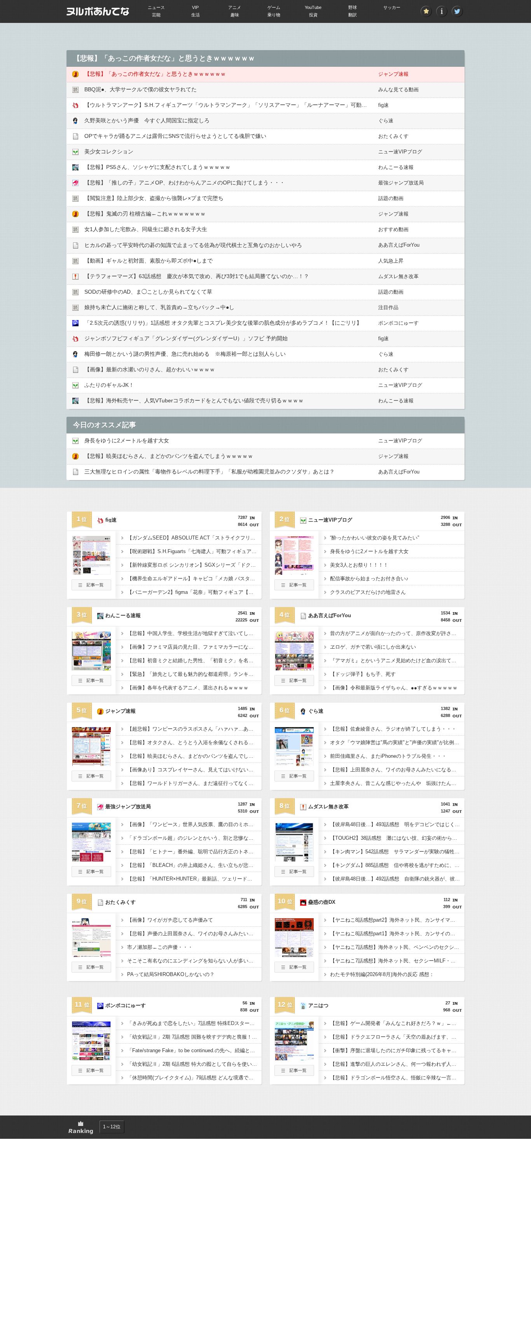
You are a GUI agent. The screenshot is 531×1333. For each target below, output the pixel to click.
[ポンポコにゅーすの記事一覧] (91, 1073)
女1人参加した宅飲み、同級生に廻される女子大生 (145, 229)
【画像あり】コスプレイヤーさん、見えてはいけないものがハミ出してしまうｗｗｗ (194, 770)
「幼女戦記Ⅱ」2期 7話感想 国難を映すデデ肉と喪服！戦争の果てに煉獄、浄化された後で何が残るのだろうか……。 (194, 1037)
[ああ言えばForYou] (294, 668)
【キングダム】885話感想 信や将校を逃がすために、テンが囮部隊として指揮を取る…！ (397, 865)
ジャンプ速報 (393, 74)
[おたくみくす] (91, 954)
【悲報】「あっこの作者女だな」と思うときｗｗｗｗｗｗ (155, 74)
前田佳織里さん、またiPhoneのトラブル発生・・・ (388, 756)
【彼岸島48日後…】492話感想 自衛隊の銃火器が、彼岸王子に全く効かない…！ (397, 879)
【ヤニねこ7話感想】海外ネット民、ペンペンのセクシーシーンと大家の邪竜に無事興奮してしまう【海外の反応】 (397, 947)
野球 (352, 7)
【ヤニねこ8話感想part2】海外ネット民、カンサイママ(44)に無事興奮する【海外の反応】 (397, 920)
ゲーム (273, 7)
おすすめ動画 (393, 229)
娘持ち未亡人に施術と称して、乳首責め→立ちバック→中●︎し (159, 307)
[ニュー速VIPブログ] (294, 572)
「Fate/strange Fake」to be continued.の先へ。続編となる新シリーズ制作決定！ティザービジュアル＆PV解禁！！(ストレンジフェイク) (194, 1050)
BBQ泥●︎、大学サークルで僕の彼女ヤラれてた (140, 89)
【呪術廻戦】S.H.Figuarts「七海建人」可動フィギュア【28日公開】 (194, 551)
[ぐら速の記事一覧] (294, 779)
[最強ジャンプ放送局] (91, 859)
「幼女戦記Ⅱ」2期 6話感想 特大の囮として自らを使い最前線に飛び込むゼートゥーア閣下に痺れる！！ (194, 1064)
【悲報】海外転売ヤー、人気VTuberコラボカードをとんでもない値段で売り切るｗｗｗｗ (194, 400)
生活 (195, 14)
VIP (195, 7)
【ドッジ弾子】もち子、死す (363, 674)
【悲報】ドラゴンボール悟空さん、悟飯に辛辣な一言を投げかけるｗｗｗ (397, 1078)
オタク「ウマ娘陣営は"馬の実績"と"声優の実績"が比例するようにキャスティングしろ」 (397, 742)
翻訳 (352, 14)
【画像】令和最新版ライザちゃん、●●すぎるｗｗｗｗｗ (394, 688)
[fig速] (91, 572)
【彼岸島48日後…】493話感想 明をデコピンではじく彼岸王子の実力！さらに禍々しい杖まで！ (397, 824)
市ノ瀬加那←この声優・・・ (160, 947)
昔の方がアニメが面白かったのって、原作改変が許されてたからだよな (397, 633)
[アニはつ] (294, 1058)
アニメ (234, 7)
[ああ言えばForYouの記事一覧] (294, 683)
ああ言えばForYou (398, 245)
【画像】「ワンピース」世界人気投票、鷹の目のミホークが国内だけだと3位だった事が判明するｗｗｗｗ (194, 824)
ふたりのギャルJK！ (109, 385)
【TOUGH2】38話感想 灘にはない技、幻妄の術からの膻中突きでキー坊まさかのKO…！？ (397, 838)
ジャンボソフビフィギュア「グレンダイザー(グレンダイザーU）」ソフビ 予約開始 (186, 338)
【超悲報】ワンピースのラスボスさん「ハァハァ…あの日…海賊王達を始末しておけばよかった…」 (194, 729)
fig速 (383, 105)
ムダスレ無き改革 (398, 276)
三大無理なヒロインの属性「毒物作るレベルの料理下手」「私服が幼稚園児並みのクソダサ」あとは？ (209, 471)
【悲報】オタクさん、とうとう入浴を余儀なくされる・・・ (194, 742)
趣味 (235, 14)
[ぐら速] (294, 763)
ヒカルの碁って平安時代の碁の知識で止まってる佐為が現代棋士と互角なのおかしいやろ (193, 245)
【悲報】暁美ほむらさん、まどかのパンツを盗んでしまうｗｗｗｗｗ (168, 456)
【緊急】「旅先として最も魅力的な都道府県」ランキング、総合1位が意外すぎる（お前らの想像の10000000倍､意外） (194, 674)
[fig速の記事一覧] (91, 588)
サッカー (391, 7)
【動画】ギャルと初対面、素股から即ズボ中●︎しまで (148, 261)
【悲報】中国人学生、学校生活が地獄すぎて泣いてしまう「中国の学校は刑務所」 (194, 633)
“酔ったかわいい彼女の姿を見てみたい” (374, 538)
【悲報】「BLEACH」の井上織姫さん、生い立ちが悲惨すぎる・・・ (194, 865)
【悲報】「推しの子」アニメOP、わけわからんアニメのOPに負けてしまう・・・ (184, 182)
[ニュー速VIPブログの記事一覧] (294, 588)
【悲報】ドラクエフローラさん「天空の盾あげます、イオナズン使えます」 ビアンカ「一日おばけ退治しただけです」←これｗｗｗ (397, 1037)
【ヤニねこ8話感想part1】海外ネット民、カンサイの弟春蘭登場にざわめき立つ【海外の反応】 (397, 933)
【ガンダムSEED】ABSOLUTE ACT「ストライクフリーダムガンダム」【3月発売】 (194, 538)
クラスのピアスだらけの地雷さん (368, 592)
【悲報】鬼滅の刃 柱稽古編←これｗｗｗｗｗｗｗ (145, 214)
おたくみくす (393, 136)
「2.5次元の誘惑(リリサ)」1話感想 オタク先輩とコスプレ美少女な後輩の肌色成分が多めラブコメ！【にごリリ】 (223, 323)
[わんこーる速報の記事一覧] (91, 683)
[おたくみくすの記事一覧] (91, 970)
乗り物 (273, 14)
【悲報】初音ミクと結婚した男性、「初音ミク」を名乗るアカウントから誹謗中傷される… (194, 660)
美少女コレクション (108, 151)
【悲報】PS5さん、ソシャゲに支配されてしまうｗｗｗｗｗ (157, 167)
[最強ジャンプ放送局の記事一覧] (91, 874)
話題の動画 (390, 198)
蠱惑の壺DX (321, 902)
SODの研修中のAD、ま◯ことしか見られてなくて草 (148, 292)
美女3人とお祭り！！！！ (359, 565)
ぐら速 (385, 121)
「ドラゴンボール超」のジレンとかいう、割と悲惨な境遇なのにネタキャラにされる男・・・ (194, 838)
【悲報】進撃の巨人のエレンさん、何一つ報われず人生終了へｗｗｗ (397, 1064)
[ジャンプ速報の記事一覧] (91, 779)
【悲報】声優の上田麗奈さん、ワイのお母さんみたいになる (194, 933)
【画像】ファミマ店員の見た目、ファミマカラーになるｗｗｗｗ (194, 647)
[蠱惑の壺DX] (294, 954)
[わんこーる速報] (91, 668)
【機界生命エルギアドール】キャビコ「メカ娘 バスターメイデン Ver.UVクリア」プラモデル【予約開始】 (194, 578)
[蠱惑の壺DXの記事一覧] (294, 970)
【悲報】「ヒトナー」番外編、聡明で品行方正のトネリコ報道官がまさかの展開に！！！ (194, 851)
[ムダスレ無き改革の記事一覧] (294, 874)
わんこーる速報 (396, 167)
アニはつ (318, 1005)
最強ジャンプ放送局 (401, 183)
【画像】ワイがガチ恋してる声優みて (170, 920)
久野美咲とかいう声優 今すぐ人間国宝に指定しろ (147, 120)
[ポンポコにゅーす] (91, 1058)
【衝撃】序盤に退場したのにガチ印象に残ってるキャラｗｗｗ (397, 1050)
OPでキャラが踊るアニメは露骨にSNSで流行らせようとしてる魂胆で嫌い (175, 136)
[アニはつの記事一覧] (294, 1073)
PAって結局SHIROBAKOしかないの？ (171, 974)
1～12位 (112, 1126)
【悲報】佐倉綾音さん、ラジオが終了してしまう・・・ (393, 729)
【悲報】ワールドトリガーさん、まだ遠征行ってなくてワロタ (194, 783)
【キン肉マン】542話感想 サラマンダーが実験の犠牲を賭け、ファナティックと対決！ (397, 851)
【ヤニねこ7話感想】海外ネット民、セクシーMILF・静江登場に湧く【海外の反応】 (397, 961)
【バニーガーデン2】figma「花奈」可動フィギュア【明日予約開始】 (194, 592)
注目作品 (388, 307)
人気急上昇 (390, 261)
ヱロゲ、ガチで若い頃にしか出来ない (373, 647)
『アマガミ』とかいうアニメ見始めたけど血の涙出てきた (395, 660)
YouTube (313, 7)
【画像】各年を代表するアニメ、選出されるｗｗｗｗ (187, 688)
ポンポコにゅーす (398, 323)
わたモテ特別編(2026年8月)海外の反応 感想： (382, 974)
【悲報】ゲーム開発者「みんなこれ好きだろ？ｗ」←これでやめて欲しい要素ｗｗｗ (397, 1023)
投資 (313, 14)
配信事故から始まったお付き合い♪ (369, 578)
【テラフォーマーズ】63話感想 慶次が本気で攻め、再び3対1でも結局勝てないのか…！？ (196, 276)
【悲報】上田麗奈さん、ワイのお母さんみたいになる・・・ (397, 770)
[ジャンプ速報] (91, 763)
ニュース (156, 7)
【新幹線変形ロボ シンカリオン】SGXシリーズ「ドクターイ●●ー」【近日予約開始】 (194, 565)
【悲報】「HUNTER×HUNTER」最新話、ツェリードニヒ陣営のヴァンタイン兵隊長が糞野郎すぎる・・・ (194, 879)
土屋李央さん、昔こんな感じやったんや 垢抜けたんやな (395, 783)
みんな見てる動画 (398, 89)
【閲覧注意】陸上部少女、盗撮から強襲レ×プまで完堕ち (154, 198)
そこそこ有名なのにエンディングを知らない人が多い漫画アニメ (194, 961)
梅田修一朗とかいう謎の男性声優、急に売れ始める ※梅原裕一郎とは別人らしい (185, 354)
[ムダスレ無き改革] (294, 859)
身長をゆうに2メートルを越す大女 (126, 440)
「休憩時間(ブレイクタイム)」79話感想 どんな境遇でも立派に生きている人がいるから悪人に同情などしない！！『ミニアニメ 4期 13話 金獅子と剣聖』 (194, 1078)
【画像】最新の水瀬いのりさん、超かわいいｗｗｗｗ (149, 369)
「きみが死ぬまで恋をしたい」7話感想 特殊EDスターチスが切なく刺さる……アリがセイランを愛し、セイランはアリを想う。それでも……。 (194, 1023)
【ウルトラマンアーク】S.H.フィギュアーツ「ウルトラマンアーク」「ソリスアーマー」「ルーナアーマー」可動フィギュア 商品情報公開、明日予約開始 (272, 105)
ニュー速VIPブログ (400, 152)
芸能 (156, 14)
